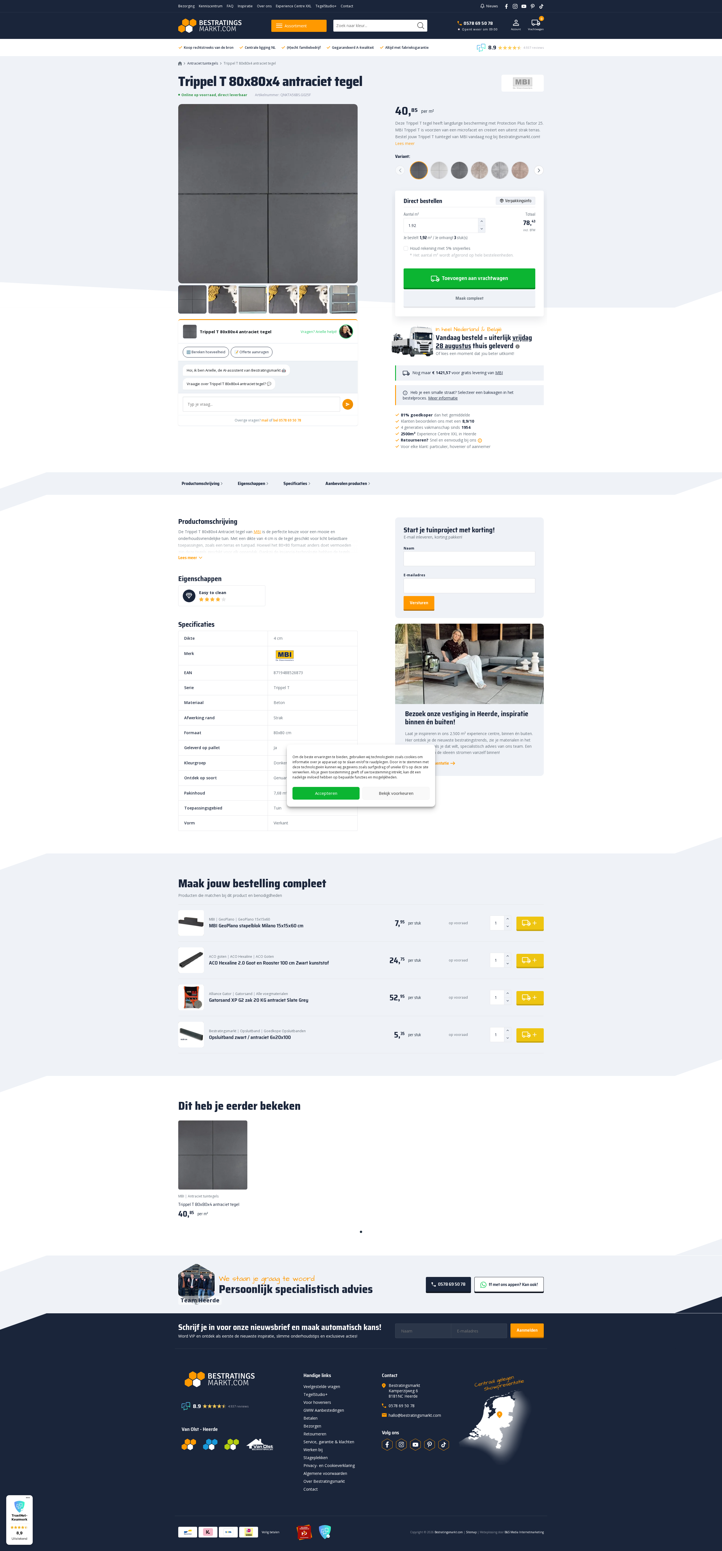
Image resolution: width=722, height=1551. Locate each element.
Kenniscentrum (211, 6)
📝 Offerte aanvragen (251, 352)
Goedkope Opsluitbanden (285, 1031)
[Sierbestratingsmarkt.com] (231, 1444)
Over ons (264, 6)
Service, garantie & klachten (328, 1441)
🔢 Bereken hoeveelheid (205, 352)
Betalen (310, 1418)
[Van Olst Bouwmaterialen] (260, 1444)
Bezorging (186, 6)
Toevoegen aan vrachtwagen (474, 278)
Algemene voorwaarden (325, 1473)
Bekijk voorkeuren (396, 793)
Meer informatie (443, 398)
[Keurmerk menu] (28, 1497)
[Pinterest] (530, 5)
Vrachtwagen (536, 25)
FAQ (230, 6)
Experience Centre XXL (293, 6)
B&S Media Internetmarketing (524, 1532)
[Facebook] (504, 5)
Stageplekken (315, 1457)
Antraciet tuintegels (202, 63)
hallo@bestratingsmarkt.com (415, 1415)
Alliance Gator (220, 993)
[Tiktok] (444, 1444)
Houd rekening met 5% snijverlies (462, 252)
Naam (409, 548)
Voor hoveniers (317, 1402)
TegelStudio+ (326, 6)
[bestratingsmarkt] (239, 1379)
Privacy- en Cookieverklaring (329, 1465)
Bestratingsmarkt (222, 1031)
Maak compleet (469, 298)
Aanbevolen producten (346, 483)
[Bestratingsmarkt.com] (189, 1444)
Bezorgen (312, 1426)
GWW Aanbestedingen (323, 1410)
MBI (499, 372)
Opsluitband (250, 1031)
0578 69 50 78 (478, 23)
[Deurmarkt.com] (210, 1444)
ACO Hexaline (241, 956)
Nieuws (492, 6)
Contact (347, 6)
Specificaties (295, 483)
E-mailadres (414, 575)
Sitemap (471, 1532)
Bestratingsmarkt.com (449, 1532)
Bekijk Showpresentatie (427, 763)
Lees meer (405, 143)
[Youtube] (522, 5)
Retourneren (314, 1434)
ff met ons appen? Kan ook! (513, 1284)
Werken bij (313, 1449)
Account (516, 29)
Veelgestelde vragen (321, 1386)
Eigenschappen (251, 483)
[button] (19, 1520)
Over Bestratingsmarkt (324, 1481)
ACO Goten (265, 956)
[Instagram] (513, 5)
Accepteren (326, 793)
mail (264, 420)
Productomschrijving (200, 483)
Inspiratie (245, 6)
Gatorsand (243, 993)
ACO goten (217, 956)
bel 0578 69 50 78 (287, 420)
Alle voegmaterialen (272, 993)
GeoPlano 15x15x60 (254, 919)
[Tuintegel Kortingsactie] (236, 1178)
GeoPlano (226, 919)
